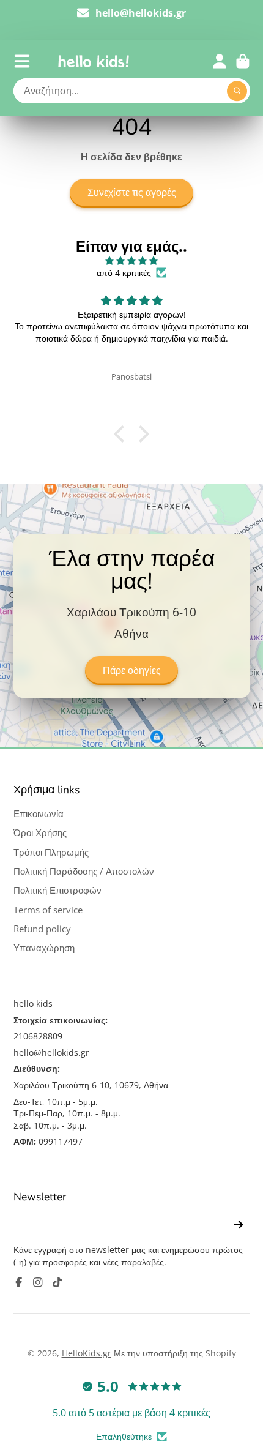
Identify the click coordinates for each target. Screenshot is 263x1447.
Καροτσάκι (242, 61)
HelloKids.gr (86, 1353)
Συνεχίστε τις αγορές (131, 193)
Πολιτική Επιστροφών (57, 890)
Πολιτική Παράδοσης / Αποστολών (83, 871)
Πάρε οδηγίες (132, 671)
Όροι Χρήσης (40, 832)
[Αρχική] (93, 61)
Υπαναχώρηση (44, 947)
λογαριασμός (219, 61)
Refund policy (42, 928)
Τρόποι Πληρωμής (51, 852)
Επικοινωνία (38, 813)
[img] (131, 261)
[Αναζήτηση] (237, 91)
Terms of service (48, 909)
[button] (122, 434)
